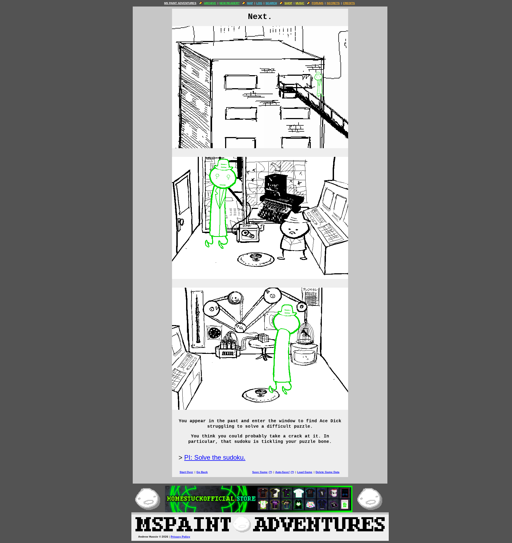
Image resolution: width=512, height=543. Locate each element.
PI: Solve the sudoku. (214, 457)
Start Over (186, 472)
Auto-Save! (282, 472)
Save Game (260, 472)
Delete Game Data (327, 472)
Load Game (304, 472)
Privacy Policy (180, 536)
